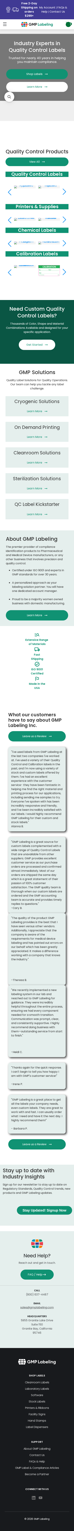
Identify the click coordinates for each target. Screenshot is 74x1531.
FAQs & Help (37, 1461)
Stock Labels (37, 1401)
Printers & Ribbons (37, 1408)
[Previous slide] (10, 191)
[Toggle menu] (4, 24)
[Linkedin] (33, 1498)
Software (37, 1395)
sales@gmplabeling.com (37, 1307)
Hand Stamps (37, 1421)
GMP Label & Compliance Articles (37, 1468)
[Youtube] (40, 1498)
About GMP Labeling (37, 1449)
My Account (47, 7)
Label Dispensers (37, 1427)
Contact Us (57, 12)
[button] (9, 97)
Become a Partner (37, 1474)
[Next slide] (64, 191)
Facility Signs (37, 1414)
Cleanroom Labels (37, 1382)
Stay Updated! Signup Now (44, 1210)
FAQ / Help (35, 1274)
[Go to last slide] (10, 272)
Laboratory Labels (37, 1389)
